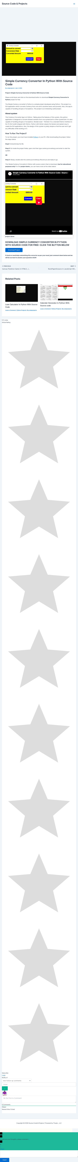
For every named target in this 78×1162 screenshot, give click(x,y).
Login (4, 1075)
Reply (2, 1149)
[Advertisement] (39, 22)
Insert (5, 1160)
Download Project (14, 250)
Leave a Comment (10, 310)
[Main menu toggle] (74, 4)
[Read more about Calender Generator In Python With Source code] (56, 292)
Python (35, 137)
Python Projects (21, 310)
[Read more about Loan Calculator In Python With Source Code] (21, 293)
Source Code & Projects (14, 3)
